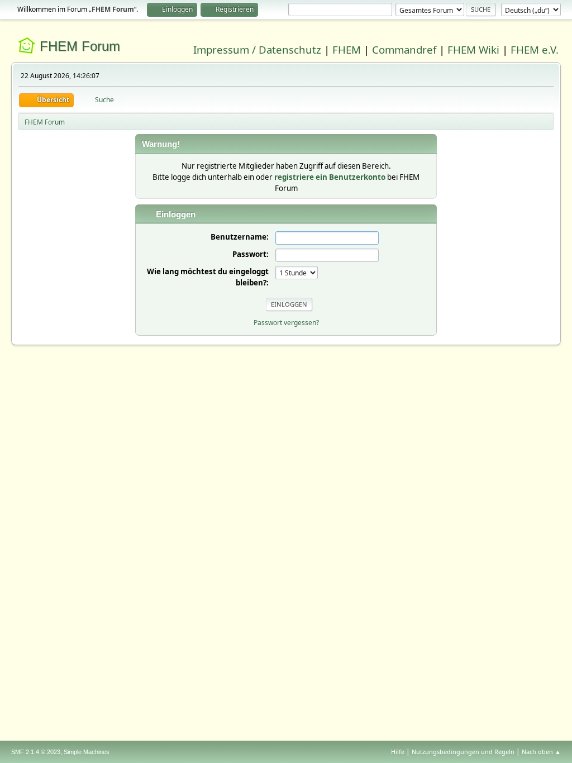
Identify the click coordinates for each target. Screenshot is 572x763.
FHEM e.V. (535, 49)
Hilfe (397, 751)
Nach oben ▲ (541, 751)
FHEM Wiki (473, 49)
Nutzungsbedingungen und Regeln (463, 751)
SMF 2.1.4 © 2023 (35, 751)
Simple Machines (86, 751)
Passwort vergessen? (286, 322)
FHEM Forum (80, 46)
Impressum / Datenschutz (257, 49)
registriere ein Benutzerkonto (329, 177)
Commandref (404, 49)
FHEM (346, 49)
